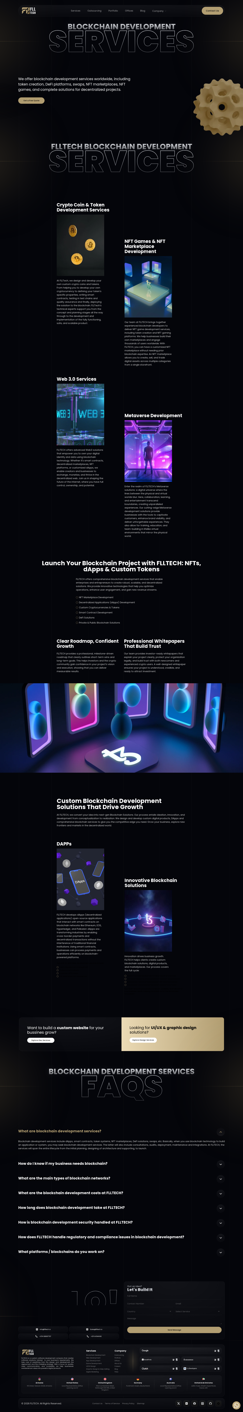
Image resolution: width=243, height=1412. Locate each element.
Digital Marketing (92, 1372)
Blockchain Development (95, 1355)
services (75, 10)
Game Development (94, 1363)
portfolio (113, 10)
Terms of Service (112, 1403)
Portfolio (118, 1358)
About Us (118, 1363)
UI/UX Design (91, 1366)
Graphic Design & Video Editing (97, 1369)
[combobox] (150, 1311)
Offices (117, 1361)
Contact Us (212, 10)
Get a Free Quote (31, 100)
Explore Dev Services (41, 1040)
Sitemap (141, 1403)
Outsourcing (119, 1355)
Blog (116, 1369)
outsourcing (94, 10)
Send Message (174, 1330)
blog (142, 10)
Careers (117, 1366)
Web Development (93, 1358)
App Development (93, 1361)
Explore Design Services (143, 1040)
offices (129, 10)
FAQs (116, 1372)
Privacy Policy (128, 1403)
